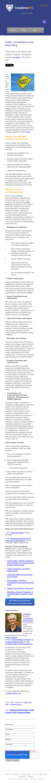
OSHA (14, 712)
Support (30, 776)
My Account (44, 6)
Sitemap (22, 776)
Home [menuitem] (13, 30)
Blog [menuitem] (23, 30)
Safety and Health (17, 533)
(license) (19, 704)
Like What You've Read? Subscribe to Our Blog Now (20, 602)
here (28, 132)
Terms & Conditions (12, 774)
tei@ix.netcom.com (14, 693)
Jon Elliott (16, 57)
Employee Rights (24, 712)
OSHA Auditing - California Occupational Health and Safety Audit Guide (20, 583)
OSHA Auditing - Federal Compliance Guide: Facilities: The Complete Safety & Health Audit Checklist (20, 563)
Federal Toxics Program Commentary (20, 588)
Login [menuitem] (34, 30)
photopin (13, 704)
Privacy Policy (26, 774)
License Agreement (40, 774)
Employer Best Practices (19, 710)
